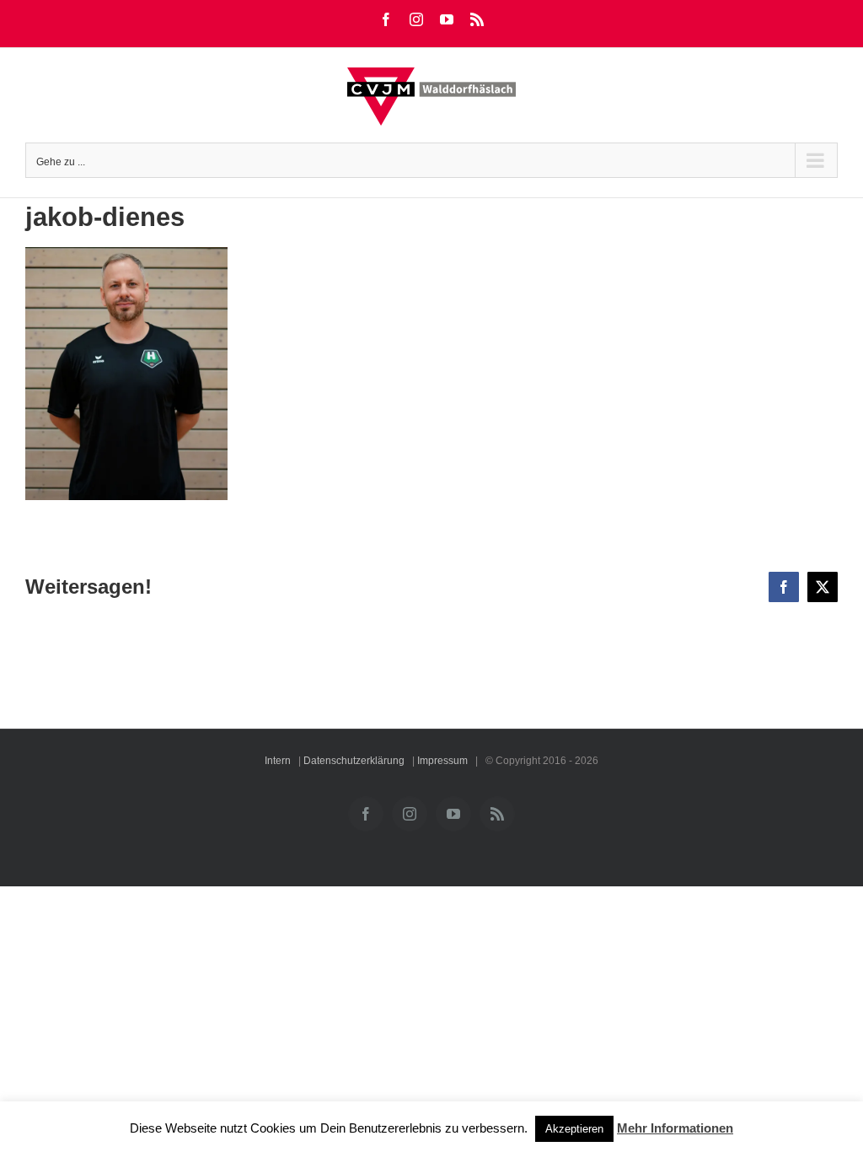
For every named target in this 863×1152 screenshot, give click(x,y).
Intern (278, 761)
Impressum (442, 761)
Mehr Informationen (675, 1128)
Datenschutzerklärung (354, 761)
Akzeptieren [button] (574, 1128)
